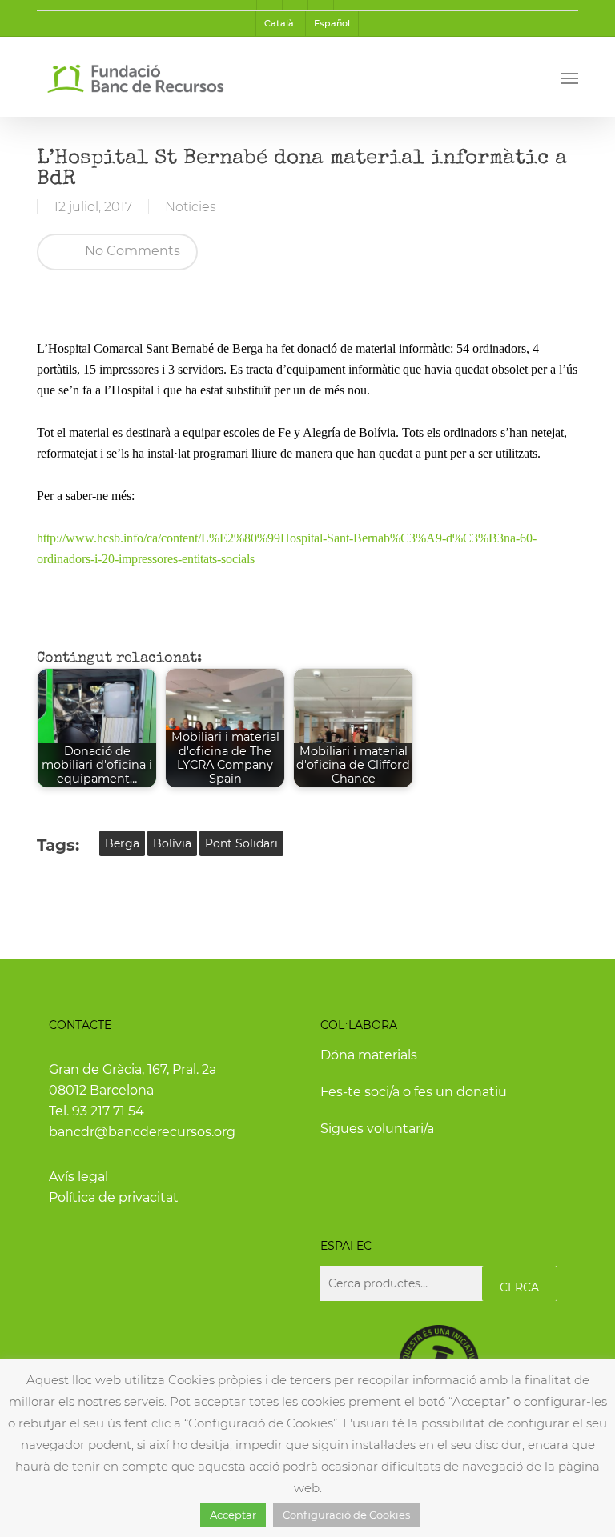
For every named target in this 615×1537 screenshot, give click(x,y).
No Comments (131, 250)
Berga (122, 843)
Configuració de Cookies (346, 1514)
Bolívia (172, 843)
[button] (569, 78)
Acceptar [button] (233, 1514)
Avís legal (78, 1176)
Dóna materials (368, 1055)
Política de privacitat (114, 1197)
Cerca (519, 1287)
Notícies (190, 206)
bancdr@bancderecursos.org (142, 1131)
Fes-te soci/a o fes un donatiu (413, 1091)
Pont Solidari (241, 843)
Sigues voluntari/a (377, 1128)
